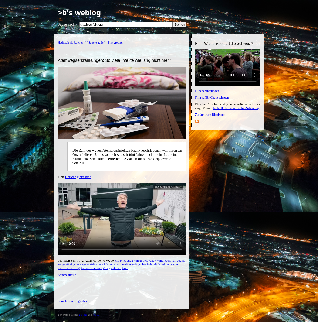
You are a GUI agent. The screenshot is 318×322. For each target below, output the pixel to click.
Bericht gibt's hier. (78, 177)
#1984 (119, 260)
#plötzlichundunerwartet (162, 264)
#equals (180, 260)
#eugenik (64, 264)
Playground (115, 42)
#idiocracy (96, 264)
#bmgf (138, 260)
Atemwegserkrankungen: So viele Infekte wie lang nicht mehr (114, 60)
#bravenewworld (153, 260)
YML (96, 314)
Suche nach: (67, 24)
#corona (169, 260)
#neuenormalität (120, 264)
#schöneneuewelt (91, 268)
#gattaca (75, 264)
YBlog (82, 314)
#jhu (107, 264)
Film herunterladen (207, 90)
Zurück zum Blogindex (210, 114)
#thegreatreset (112, 268)
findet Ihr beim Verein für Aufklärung (236, 108)
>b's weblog (79, 12)
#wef (125, 268)
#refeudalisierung (69, 268)
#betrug (128, 260)
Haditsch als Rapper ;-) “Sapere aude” (81, 42)
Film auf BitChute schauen (212, 97)
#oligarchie (139, 264)
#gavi (85, 264)
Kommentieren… (68, 275)
